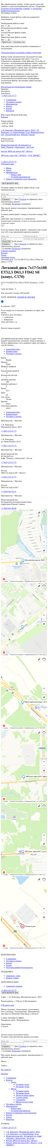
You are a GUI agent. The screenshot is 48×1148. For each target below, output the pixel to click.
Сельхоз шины (22, 1098)
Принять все (6, 42)
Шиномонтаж (11, 104)
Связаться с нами (13, 976)
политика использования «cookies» (15, 9)
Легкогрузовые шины (25, 1095)
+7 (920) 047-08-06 (8, 508)
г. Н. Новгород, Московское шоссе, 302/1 (18, 130)
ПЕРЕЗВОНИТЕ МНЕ (10, 183)
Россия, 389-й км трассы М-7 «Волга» (17, 151)
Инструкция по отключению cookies (16, 87)
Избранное (8, 320)
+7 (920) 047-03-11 (8, 492)
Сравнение (8, 317)
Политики (16, 204)
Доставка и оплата (13, 102)
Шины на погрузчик (24, 1102)
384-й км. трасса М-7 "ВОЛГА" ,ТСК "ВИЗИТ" (21, 155)
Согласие (22, 199)
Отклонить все (19, 42)
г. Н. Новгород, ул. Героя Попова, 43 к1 (20, 131)
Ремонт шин (16, 175)
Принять (4, 89)
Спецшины (20, 1100)
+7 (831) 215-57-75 (8, 96)
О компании (11, 100)
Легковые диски (22, 1087)
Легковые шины (22, 1093)
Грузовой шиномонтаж (20, 177)
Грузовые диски (22, 1084)
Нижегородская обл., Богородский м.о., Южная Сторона (22, 133)
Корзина (4, 117)
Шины (8, 168)
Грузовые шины (22, 1091)
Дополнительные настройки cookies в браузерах (21, 53)
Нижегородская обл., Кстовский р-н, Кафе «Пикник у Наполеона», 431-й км (24, 1137)
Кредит (9, 106)
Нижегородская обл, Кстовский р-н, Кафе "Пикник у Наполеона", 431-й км (17, 146)
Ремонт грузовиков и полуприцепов (21, 179)
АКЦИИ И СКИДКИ (26, 297)
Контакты (10, 111)
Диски (8, 170)
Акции (9, 108)
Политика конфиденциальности (19, 967)
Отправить (6, 1046)
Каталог (9, 1080)
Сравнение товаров (14, 986)
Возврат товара (12, 978)
